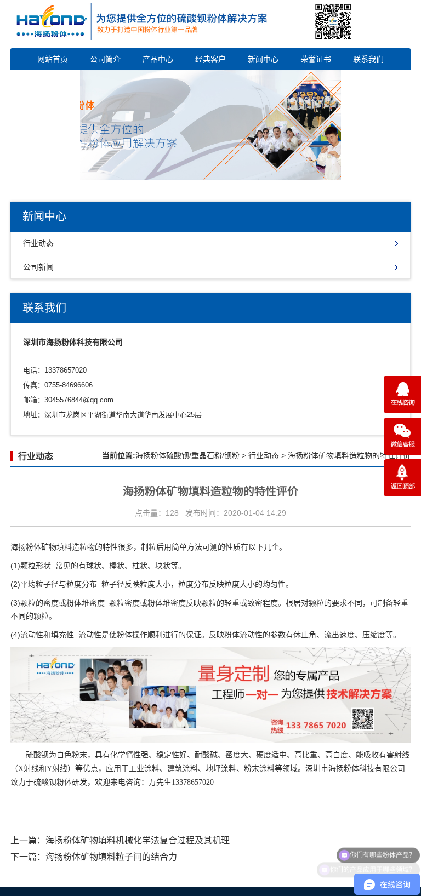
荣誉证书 (315, 59)
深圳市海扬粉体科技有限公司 (355, 768)
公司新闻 (38, 266)
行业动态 (38, 243)
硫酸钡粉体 (52, 782)
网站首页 (52, 59)
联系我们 (368, 59)
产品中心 (158, 59)
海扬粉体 (25, 547)
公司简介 (105, 59)
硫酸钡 (37, 755)
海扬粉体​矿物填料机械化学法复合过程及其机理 (137, 840)
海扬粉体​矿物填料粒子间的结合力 (111, 856)
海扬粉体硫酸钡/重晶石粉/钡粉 (187, 455)
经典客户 (210, 59)
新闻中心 (263, 59)
